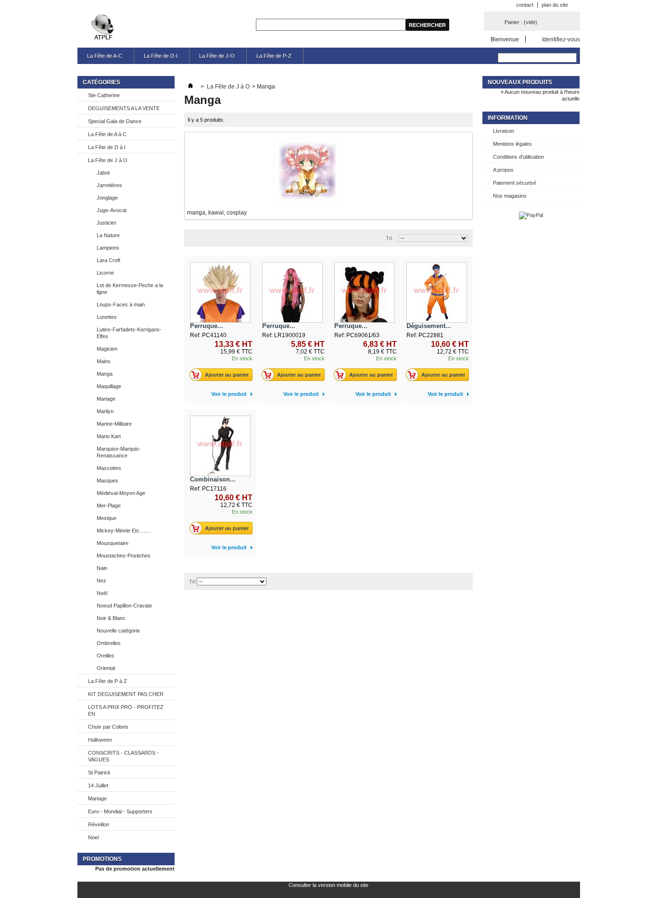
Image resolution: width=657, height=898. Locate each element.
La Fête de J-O (217, 56)
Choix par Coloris (108, 727)
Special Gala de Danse (114, 121)
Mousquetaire (112, 543)
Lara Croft (108, 260)
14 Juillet (98, 785)
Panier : (521, 22)
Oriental (106, 668)
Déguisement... (428, 325)
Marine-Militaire (114, 424)
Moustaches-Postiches (124, 555)
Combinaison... (213, 479)
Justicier (106, 223)
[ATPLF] (103, 27)
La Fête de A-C (104, 56)
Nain (102, 568)
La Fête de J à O (107, 160)
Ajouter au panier (227, 375)
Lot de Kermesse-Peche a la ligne (130, 288)
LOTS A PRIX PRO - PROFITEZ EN (126, 710)
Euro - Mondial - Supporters (120, 811)
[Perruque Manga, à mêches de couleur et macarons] (364, 292)
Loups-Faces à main (121, 304)
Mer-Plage (109, 505)
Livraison (503, 131)
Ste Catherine (104, 95)
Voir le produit (229, 394)
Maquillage (109, 386)
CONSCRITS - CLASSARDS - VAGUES (123, 756)
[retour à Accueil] (190, 86)
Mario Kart (109, 436)
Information (508, 117)
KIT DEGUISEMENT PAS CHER (126, 694)
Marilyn (105, 411)
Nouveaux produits (520, 82)
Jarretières (109, 185)
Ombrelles (109, 643)
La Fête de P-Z (273, 56)
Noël (102, 593)
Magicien (107, 349)
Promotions (102, 859)
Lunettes (107, 317)
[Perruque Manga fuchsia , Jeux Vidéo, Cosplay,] (292, 292)
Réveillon (98, 824)
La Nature (108, 235)
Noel (93, 837)
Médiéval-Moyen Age (121, 493)
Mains (104, 361)
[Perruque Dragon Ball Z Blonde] (220, 292)
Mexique (106, 518)
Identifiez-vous (561, 39)
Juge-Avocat (111, 210)
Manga (105, 374)
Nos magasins (510, 196)
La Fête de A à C (107, 134)
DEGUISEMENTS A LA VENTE (124, 108)
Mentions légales (512, 144)
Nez (101, 580)
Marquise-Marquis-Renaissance (119, 452)
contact (524, 5)
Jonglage (107, 198)
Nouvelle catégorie (118, 630)
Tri (389, 238)
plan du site (555, 5)
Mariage (106, 399)
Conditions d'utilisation (518, 157)
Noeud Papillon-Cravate (124, 605)
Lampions (108, 248)
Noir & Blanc (111, 618)
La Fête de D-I (160, 56)
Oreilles (105, 655)
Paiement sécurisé (514, 183)
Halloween (100, 740)
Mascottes (109, 468)
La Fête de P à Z (107, 681)
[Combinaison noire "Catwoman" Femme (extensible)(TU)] (220, 446)
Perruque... (206, 325)
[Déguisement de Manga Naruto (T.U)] (436, 292)
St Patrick (99, 772)
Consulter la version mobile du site (328, 885)
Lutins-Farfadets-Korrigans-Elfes (129, 333)
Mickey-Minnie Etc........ (124, 530)
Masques (107, 480)
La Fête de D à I (107, 147)
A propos (503, 170)
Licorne (105, 273)
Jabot (103, 173)
